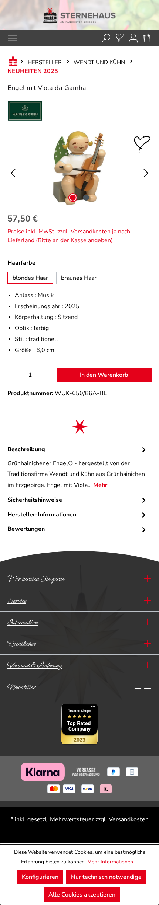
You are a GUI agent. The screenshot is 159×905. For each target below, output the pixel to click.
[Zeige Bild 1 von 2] (73, 198)
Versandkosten (129, 819)
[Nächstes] (146, 168)
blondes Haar (30, 278)
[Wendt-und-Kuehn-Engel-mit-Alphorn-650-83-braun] (79, 168)
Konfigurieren (40, 877)
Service (16, 600)
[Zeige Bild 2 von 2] (86, 198)
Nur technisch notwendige (106, 877)
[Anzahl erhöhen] (45, 375)
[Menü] (12, 38)
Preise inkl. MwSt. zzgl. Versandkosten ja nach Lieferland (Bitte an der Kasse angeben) (68, 235)
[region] (79, 168)
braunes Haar (79, 278)
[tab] (77, 467)
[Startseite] (11, 62)
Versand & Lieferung (34, 665)
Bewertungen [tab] (26, 529)
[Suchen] (106, 38)
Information (22, 622)
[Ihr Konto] (133, 38)
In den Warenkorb (104, 375)
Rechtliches (21, 643)
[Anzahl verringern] (15, 375)
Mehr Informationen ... (112, 861)
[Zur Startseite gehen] (79, 15)
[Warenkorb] (147, 38)
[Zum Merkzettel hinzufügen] (142, 144)
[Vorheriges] (12, 168)
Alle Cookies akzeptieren (81, 895)
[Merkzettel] (120, 38)
